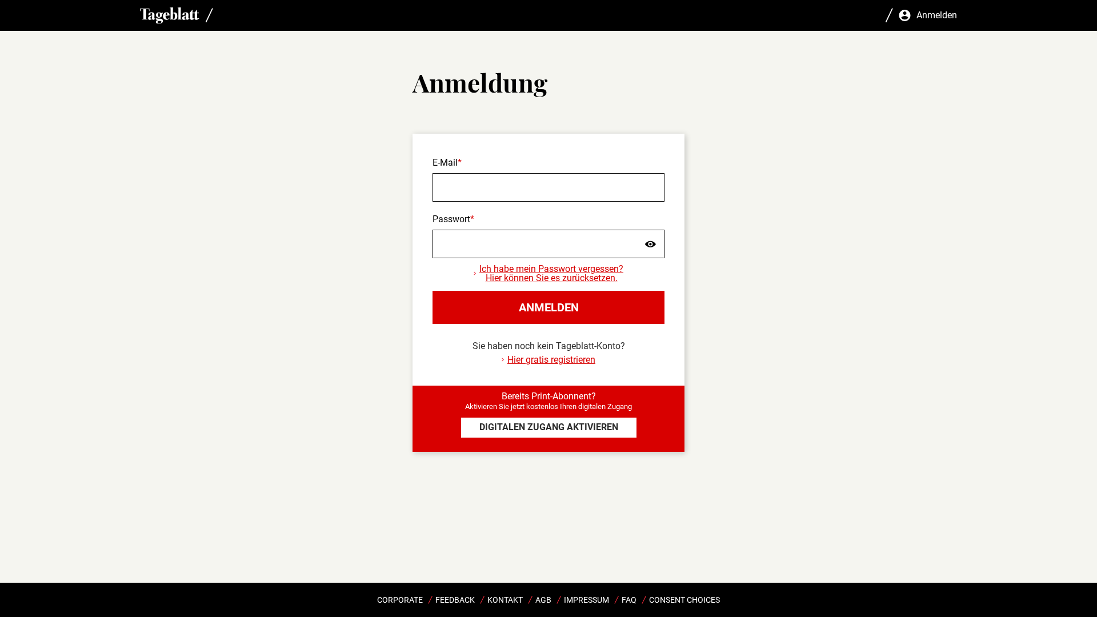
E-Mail (445, 162)
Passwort (451, 219)
